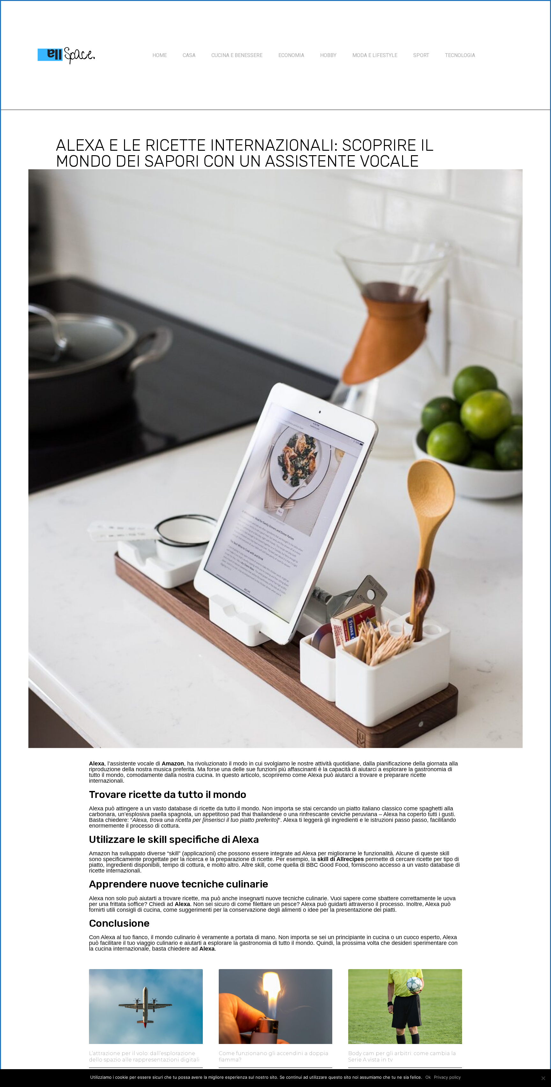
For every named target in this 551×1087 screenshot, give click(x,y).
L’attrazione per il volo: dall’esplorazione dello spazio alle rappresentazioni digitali (144, 1056)
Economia (291, 55)
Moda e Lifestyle (374, 55)
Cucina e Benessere (236, 55)
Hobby (328, 55)
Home (159, 55)
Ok (428, 1077)
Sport (421, 55)
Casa (189, 55)
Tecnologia (460, 55)
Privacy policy (447, 1077)
